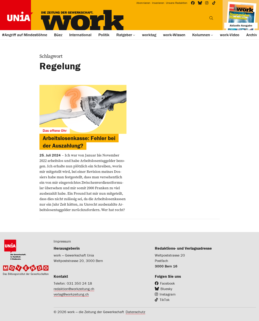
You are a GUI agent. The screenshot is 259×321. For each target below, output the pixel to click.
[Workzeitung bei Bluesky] (200, 3)
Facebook (167, 283)
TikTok (165, 299)
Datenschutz (135, 311)
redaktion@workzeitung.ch (74, 288)
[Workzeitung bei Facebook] (193, 3)
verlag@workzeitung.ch (71, 294)
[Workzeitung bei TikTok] (214, 3)
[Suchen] (211, 18)
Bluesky (166, 288)
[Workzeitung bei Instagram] (207, 3)
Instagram (168, 294)
